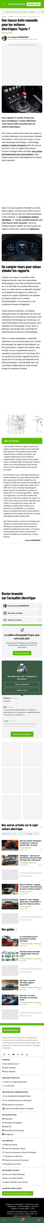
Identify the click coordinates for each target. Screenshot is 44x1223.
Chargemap (8, 1134)
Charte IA (35, 1206)
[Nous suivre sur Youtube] (13, 1054)
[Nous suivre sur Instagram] (18, 1054)
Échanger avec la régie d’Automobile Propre (17, 1193)
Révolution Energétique (13, 1123)
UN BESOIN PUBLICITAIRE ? (12, 1188)
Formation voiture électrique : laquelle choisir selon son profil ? (30, 953)
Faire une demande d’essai (14, 1148)
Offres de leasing (10, 1145)
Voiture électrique (7, 33)
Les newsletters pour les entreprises (18, 1100)
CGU (33, 1208)
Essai (20, 834)
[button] (22, 717)
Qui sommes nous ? (11, 1064)
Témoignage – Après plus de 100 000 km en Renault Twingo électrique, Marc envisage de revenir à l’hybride (31, 857)
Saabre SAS (30, 1214)
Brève (36, 834)
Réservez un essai (33, 4)
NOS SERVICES (7, 1141)
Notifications (12, 1206)
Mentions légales (24, 1206)
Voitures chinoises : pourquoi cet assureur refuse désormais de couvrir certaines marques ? (31, 886)
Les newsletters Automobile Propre (17, 1096)
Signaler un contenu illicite (20, 1208)
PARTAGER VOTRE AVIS (10, 1078)
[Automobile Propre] (17, 4)
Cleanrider (8, 1119)
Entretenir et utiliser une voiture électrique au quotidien (31, 987)
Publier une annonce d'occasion (16, 1160)
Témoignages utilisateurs (28, 863)
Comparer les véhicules (13, 1156)
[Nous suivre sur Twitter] (8, 1054)
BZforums (34, 229)
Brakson (28, 1216)
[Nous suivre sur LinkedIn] (27, 1054)
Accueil (4, 16)
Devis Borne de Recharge (14, 1130)
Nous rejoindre (9, 1072)
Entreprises (6, 834)
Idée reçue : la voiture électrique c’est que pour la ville (28, 997)
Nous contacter (10, 1068)
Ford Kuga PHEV (25, 493)
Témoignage (28, 834)
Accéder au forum (22, 690)
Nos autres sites (9, 1115)
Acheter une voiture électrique (13, 1174)
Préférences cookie (31, 1204)
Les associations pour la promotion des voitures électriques (28, 938)
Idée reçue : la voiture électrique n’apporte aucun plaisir (27, 982)
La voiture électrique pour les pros (15, 1182)
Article (14, 834)
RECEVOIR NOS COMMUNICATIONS (15, 1092)
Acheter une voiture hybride (12, 1178)
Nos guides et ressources (13, 1105)
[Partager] (39, 1220)
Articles (10, 16)
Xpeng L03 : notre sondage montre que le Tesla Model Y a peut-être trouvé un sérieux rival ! (30, 901)
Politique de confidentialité (14, 1204)
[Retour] (4, 1220)
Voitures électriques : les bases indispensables (31, 943)
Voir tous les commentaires (22, 734)
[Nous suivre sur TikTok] (22, 1054)
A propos (6, 1060)
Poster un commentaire (22, 684)
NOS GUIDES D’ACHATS (10, 1170)
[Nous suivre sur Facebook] (4, 1054)
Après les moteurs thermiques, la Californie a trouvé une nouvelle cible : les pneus (31, 843)
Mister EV (8, 1127)
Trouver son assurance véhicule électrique (20, 1152)
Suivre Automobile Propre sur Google (19, 1108)
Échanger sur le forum (12, 1164)
